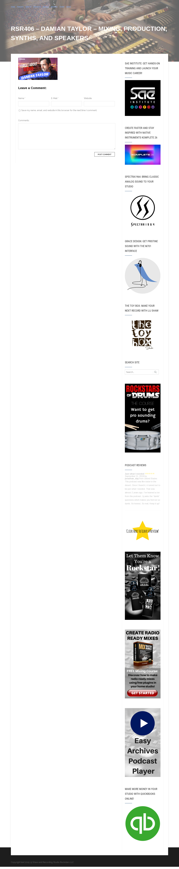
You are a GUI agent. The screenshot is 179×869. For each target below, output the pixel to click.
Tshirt (61, 7)
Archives (54, 7)
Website (88, 98)
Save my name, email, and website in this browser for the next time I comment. (59, 110)
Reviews (46, 7)
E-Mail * (54, 98)
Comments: (23, 120)
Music (68, 7)
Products (37, 7)
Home (13, 7)
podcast (20, 7)
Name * (21, 98)
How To (28, 7)
